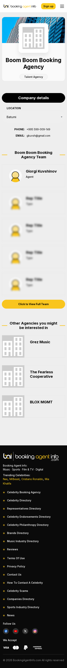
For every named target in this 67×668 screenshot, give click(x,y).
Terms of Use (16, 558)
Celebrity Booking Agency (24, 492)
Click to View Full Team (33, 304)
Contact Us (14, 574)
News (11, 615)
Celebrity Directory (19, 500)
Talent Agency (33, 76)
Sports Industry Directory (23, 607)
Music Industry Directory (23, 541)
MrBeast (14, 479)
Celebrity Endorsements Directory (29, 516)
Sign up (48, 6)
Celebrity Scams (17, 590)
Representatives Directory (24, 508)
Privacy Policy (16, 566)
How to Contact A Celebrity (25, 582)
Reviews (12, 549)
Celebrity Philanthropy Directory (28, 524)
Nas (5, 479)
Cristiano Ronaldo (32, 479)
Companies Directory (20, 599)
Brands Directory (18, 533)
